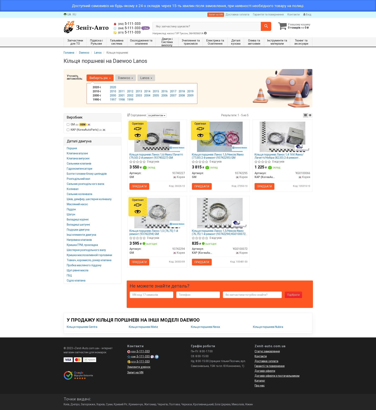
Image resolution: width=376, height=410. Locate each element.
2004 (147, 95)
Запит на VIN (216, 14)
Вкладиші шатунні (78, 224)
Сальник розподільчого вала (85, 183)
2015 (156, 91)
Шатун (71, 214)
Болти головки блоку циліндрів (87, 173)
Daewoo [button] (124, 78)
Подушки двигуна (78, 229)
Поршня (72, 148)
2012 (130, 91)
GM (78, 124)
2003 (139, 95)
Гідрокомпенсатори (79, 168)
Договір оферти (265, 370)
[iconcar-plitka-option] (305, 115)
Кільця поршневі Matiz (143, 326)
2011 (121, 91)
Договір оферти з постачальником (277, 375)
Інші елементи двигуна (81, 234)
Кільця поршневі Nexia (205, 326)
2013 (139, 91)
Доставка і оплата (237, 14)
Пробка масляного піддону (84, 265)
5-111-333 (129, 24)
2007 (173, 95)
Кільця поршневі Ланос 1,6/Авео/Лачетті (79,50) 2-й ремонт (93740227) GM (156, 156)
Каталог (260, 380)
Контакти (293, 14)
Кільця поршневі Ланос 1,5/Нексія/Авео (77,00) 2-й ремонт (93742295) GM (218, 156)
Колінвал (73, 189)
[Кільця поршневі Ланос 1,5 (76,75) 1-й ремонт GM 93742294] (157, 212)
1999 (130, 99)
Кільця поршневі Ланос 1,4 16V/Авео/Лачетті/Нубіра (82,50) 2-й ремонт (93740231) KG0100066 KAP (279, 156)
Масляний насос (77, 204)
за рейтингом (156, 115)
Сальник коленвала (79, 194)
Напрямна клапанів (79, 239)
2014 (147, 91)
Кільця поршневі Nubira (268, 326)
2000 (113, 95)
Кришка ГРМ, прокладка (82, 244)
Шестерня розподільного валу (86, 250)
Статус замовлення (267, 351)
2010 (113, 91)
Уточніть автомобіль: (75, 77)
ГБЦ (69, 275)
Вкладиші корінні (78, 219)
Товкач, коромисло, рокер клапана (89, 260)
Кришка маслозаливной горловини (89, 255)
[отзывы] (79, 375)
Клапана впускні (77, 153)
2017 (173, 91)
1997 (113, 99)
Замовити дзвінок (138, 367)
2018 (182, 91)
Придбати (139, 186)
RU (74, 14)
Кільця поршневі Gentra (82, 326)
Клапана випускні (78, 158)
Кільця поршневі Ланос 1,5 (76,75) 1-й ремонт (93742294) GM (153, 232)
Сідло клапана (76, 280)
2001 (121, 95)
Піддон (71, 209)
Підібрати (293, 294)
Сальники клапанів (79, 163)
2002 (130, 95)
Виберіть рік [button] (99, 78)
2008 (182, 95)
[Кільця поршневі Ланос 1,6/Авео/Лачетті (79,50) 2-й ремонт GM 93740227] (157, 136)
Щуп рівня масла (77, 270)
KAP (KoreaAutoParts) (86, 129)
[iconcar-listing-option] (310, 115)
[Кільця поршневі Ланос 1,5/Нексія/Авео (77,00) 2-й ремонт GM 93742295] (219, 136)
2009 (190, 95)
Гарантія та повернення (268, 14)
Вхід (308, 14)
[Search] (266, 26)
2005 (156, 95)
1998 (121, 99)
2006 (164, 95)
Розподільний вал (78, 178)
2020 (113, 87)
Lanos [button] (145, 78)
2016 (164, 91)
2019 (190, 91)
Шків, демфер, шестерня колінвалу (89, 199)
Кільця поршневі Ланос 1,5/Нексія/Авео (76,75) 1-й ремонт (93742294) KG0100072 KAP (219, 232)
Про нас (260, 385)
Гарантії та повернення (270, 366)
